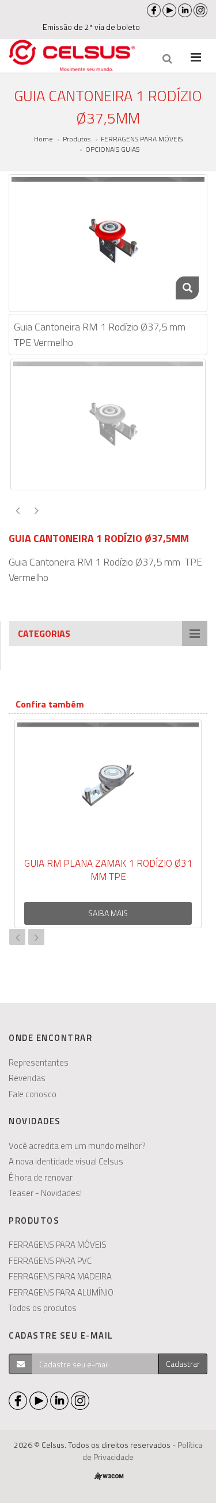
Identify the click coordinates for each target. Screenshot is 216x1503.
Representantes (39, 1062)
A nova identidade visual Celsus (66, 1161)
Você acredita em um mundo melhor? (77, 1145)
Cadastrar (183, 1364)
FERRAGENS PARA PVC (50, 1260)
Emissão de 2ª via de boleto (91, 27)
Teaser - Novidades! (45, 1193)
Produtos (76, 138)
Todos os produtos (43, 1307)
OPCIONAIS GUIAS (112, 149)
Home (43, 138)
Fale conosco (32, 1094)
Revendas (27, 1078)
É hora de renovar (41, 1177)
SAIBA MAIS (108, 913)
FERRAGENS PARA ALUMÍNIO (61, 1292)
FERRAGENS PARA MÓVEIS (142, 138)
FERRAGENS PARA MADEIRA (60, 1276)
